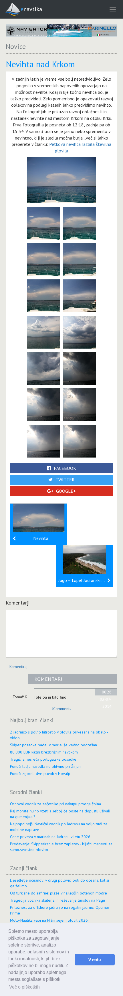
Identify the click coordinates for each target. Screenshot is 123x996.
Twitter (65, 479)
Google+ (66, 491)
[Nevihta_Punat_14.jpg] (43, 440)
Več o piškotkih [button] (24, 987)
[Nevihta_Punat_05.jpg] (79, 259)
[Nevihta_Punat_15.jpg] (79, 440)
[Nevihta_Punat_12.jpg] (43, 404)
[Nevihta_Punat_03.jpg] (79, 222)
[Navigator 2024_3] (61, 30)
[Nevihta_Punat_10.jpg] (43, 368)
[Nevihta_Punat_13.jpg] (79, 404)
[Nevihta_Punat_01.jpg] (61, 179)
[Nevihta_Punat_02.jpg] (43, 222)
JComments (61, 708)
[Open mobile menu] (113, 9)
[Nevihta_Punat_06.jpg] (43, 295)
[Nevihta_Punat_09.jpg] (79, 331)
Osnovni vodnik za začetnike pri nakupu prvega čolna (55, 803)
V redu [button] (94, 959)
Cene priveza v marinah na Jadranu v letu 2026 (50, 836)
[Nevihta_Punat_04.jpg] (43, 259)
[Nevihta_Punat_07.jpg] (79, 295)
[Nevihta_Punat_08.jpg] (43, 331)
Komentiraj (18, 666)
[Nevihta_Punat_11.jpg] (79, 368)
